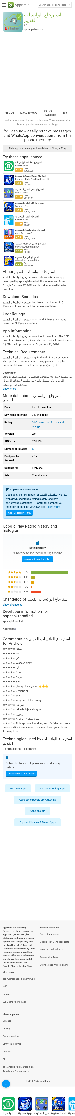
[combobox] (52, 4)
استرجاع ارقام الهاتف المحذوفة (29, 203)
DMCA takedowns (12, 1044)
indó (5, 986)
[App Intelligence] (6, 1084)
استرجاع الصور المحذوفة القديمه (30, 243)
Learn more (53, 506)
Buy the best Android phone (54, 965)
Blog (5, 1059)
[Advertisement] (37, 70)
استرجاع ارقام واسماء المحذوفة (30, 230)
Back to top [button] (66, 1085)
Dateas (6, 994)
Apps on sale (37, 811)
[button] (37, 629)
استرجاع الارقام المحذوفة (27, 257)
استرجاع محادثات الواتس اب (28, 162)
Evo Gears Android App (14, 1001)
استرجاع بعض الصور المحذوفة (29, 189)
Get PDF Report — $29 (19, 512)
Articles (7, 1051)
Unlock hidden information (37, 559)
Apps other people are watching (37, 799)
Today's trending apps (52, 788)
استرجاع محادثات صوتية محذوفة (30, 176)
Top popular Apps (49, 957)
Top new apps (18, 788)
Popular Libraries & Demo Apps (37, 822)
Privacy (6, 1028)
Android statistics (49, 934)
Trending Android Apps (52, 949)
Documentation (11, 1036)
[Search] (68, 5)
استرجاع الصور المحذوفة (27, 216)
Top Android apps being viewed (19, 979)
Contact (7, 1021)
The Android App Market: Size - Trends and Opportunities (19, 1069)
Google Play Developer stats (54, 942)
